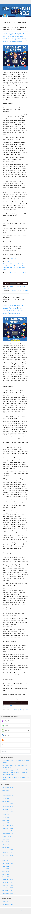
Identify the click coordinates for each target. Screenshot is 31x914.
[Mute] (21, 283)
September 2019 (8, 863)
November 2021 (7, 806)
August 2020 (6, 836)
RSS (21, 290)
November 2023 (7, 787)
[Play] (5, 283)
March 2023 (6, 793)
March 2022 (6, 801)
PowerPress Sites (19, 910)
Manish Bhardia (19, 36)
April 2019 (6, 874)
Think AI (5, 41)
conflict (5, 308)
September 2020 (8, 833)
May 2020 (5, 841)
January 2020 (7, 852)
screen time (18, 310)
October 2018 (7, 890)
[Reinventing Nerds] (15, 11)
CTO (10, 308)
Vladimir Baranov (15, 312)
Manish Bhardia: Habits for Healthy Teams (14, 28)
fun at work (21, 35)
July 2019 (6, 866)
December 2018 (7, 885)
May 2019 (5, 871)
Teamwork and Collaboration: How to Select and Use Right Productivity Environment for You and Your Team (14, 265)
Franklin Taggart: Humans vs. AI (14, 770)
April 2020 (6, 844)
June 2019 (6, 869)
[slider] (25, 283)
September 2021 (8, 812)
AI (24, 33)
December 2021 (7, 804)
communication (22, 307)
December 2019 (7, 855)
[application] (15, 283)
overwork (5, 38)
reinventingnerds (16, 41)
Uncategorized (7, 904)
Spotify (14, 290)
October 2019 (7, 860)
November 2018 (7, 888)
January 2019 (7, 882)
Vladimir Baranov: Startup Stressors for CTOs (14, 299)
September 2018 (8, 893)
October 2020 (7, 831)
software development (13, 40)
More (26, 290)
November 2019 (7, 858)
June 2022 (6, 798)
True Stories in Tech (18, 273)
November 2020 (7, 828)
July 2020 (6, 839)
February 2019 (7, 879)
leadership (11, 36)
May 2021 (5, 820)
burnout (15, 307)
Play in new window (17, 286)
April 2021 (6, 823)
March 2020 (6, 847)
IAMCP (4, 36)
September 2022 (8, 795)
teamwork (23, 40)
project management (15, 38)
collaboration (12, 35)
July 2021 (6, 814)
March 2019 (6, 877)
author (5, 35)
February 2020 (7, 850)
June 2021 (6, 817)
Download (6, 288)
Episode (19, 33)
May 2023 (5, 790)
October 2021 (7, 809)
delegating (16, 308)
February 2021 (7, 825)
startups (5, 312)
